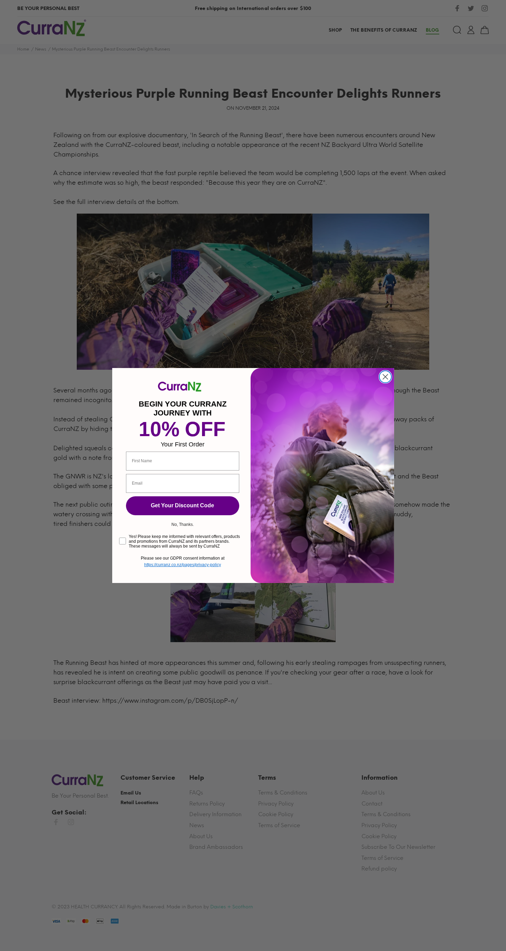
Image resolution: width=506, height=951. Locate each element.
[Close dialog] (385, 377)
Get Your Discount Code (182, 505)
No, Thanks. (182, 524)
